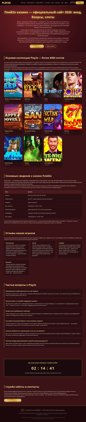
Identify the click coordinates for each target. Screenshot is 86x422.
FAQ (62, 2)
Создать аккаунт (80, 2)
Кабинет (73, 2)
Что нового (47, 2)
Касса (52, 2)
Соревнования (30, 2)
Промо (66, 2)
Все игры (57, 2)
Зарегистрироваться (37, 46)
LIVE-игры (23, 2)
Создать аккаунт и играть (12, 400)
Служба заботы (39, 2)
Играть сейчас (51, 46)
